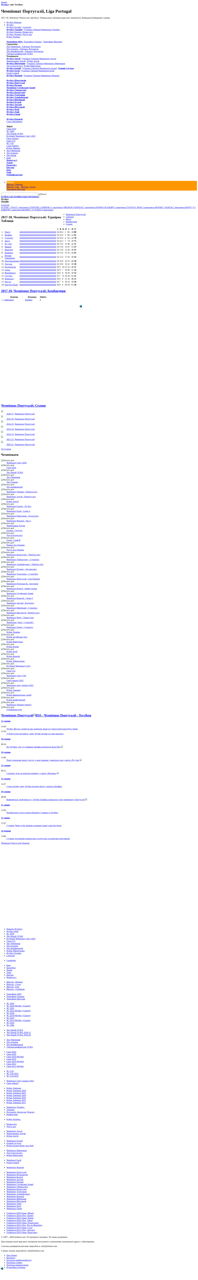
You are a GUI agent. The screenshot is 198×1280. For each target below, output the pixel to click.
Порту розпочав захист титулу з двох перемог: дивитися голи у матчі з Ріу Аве (42, 760)
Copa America (12, 146)
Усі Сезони (6, 449)
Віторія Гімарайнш (10, 257)
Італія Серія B (12, 73)
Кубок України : (13, 1119)
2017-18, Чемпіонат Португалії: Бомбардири (33, 291)
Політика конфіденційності (19, 1260)
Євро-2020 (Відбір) (15, 1057)
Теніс (8, 172)
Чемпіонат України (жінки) (18, 705)
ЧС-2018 (10, 1013)
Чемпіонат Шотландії (16, 1201)
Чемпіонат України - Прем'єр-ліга (21, 492)
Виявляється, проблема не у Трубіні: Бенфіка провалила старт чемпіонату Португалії (45, 799)
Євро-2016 (11, 1059)
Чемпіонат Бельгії (14, 1177)
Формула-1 (11, 160)
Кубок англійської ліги (16, 637)
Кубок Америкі (13, 690)
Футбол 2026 (12, 931)
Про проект (11, 1255)
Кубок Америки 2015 (16, 1100)
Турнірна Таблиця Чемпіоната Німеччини (46, 63)
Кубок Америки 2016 (16, 1098)
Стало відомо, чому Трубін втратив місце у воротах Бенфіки (34, 786)
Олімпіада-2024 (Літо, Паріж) (19, 1215)
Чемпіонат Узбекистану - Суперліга (22, 559)
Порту (8, 232)
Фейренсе (9, 279)
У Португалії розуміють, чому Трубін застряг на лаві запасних (35, 734)
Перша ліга (11, 1124)
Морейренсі (10, 273)
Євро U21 (10, 141)
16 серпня (6, 752)
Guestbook (11, 960)
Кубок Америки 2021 (16, 1093)
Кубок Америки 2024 (16, 1090)
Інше (8, 158)
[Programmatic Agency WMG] (80, 306)
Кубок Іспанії (12, 647)
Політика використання (17, 1265)
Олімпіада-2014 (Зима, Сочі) (19, 1228)
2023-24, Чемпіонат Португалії (20, 429)
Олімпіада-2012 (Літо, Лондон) (20, 1230)
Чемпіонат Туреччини (16, 1191)
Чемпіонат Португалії (76, 214)
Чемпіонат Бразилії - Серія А (19, 598)
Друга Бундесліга (14, 66)
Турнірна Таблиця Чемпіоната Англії (39, 59)
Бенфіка (8, 235)
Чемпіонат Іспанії (14, 1141)
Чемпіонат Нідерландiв (17, 1175)
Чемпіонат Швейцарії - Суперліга (21, 608)
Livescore (27, 27)
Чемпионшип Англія (16, 61)
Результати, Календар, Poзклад (20, 1112)
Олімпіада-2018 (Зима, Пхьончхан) (22, 1223)
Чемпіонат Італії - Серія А (18, 511)
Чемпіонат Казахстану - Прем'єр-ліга (23, 555)
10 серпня (6, 792)
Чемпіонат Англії (14, 1131)
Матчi (68, 219)
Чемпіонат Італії (13, 1160)
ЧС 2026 (10, 131)
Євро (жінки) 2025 (14, 680)
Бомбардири (71, 222)
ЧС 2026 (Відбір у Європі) (18, 1006)
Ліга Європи (12, 153)
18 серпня (6, 739)
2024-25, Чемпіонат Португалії (20, 424)
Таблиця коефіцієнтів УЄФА (19, 54)
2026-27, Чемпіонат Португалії (20, 414)
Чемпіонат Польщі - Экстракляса (21, 569)
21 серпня (6, 721)
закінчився (15, 207)
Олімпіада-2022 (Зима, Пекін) (20, 1218)
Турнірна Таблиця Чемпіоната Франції (41, 75)
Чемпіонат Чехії (13, 1206)
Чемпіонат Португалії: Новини (15, 843)
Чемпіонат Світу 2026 (16, 463)
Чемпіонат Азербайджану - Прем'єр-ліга (24, 564)
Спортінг (9, 238)
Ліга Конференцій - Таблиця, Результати (25, 51)
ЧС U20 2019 (12, 1076)
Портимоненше (12, 261)
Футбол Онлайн (13, 27)
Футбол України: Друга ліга (19, 34)
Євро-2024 (11, 129)
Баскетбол (11, 165)
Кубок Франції (13, 656)
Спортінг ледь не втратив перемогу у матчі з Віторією (31, 773)
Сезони (69, 224)
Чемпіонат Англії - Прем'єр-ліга (21, 497)
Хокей (9, 163)
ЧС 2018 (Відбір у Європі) (18, 1015)
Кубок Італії (11, 651)
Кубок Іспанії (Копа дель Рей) (20, 1146)
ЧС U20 (10, 143)
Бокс (8, 170)
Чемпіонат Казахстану (16, 1189)
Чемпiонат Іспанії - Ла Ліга (18, 506)
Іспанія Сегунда (13, 1143)
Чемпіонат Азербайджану (18, 1194)
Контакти (10, 1258)
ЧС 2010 (10, 1023)
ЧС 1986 (10, 1025)
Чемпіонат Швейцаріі (16, 1199)
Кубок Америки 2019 (16, 1095)
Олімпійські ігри (14, 175)
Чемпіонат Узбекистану (17, 1187)
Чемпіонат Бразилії (15, 1196)
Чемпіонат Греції (14, 1208)
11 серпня (5, 779)
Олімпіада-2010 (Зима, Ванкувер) (21, 1232)
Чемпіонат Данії (13, 1204)
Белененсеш (10, 267)
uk (2, 2)
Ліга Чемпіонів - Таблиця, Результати (23, 46)
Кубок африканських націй (18, 695)
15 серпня (6, 765)
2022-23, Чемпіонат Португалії (20, 434)
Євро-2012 (11, 1064)
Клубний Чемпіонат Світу (18, 666)
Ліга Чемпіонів (13, 150)
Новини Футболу (14, 929)
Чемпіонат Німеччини (16, 1150)
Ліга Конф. (11, 155)
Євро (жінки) (12, 138)
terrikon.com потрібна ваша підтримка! (20, 197)
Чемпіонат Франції (15, 1167)
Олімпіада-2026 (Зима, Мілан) (20, 1213)
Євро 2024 (11, 467)
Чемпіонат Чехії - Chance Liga (20, 617)
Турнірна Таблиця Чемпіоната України (42, 29)
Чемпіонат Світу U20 (16, 676)
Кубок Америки (13, 1088)
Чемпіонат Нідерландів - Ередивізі (22, 584)
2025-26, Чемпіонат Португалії (20, 419)
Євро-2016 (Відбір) (15, 1061)
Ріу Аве (8, 244)
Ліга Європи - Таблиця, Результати (22, 49)
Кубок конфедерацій (15, 700)
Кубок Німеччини (32, 66)
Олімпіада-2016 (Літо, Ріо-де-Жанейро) (24, 1225)
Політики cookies (14, 1262)
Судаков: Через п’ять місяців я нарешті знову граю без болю (33, 825)
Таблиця (70, 217)
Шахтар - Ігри (12, 187)
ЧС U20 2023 (12, 1073)
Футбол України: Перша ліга (19, 32)
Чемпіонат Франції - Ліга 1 (18, 521)
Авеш (7, 270)
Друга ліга (11, 1126)
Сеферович (9, 300)
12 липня (5, 818)
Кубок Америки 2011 (16, 1103)
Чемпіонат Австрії (14, 1179)
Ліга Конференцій (14, 948)
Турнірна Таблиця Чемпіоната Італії (37, 71)
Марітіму (9, 250)
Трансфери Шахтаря (52, 42)
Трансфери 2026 (13, 994)
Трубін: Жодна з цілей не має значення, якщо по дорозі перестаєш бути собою (42, 729)
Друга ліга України (15, 550)
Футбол (4, 4)
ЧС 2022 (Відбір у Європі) (18, 1011)
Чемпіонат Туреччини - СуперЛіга (22, 574)
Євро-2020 (11, 1054)
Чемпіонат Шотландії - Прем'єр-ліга (22, 613)
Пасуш (8, 282)
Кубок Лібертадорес (15, 661)
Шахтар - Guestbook (15, 989)
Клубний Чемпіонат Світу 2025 (20, 136)
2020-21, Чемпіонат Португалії (20, 444)
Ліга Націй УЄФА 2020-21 (18, 1032)
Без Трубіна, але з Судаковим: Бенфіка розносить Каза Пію (33, 747)
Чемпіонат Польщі (14, 1182)
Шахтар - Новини (14, 184)
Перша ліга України (15, 545)
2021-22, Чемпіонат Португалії (20, 439)
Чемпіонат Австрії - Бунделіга (20, 603)
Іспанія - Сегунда (14, 530)
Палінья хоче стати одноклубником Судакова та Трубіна (32, 812)
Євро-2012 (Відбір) (15, 1066)
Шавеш (8, 247)
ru (6, 2)
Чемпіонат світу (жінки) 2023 (19, 685)
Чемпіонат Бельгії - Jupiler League (21, 588)
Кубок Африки (13, 148)
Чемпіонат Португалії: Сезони (23, 405)
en (4, 2)
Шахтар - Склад (28, 187)
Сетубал (8, 276)
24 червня (6, 831)
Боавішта (9, 253)
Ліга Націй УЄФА (14, 134)
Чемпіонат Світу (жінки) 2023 (20, 1081)
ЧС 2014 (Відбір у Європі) (18, 1020)
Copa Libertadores (14, 121)
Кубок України (13, 37)
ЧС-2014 (10, 1018)
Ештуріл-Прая (11, 285)
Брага (7, 241)
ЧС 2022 (10, 1008)
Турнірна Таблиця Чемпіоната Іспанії (39, 68)
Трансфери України (33, 42)
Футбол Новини (13, 22)
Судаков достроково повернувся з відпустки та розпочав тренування (38, 838)
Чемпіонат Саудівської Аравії (19, 593)
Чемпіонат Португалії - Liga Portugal (23, 579)
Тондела (8, 264)
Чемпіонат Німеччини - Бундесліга (22, 516)
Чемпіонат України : (15, 1107)
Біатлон (10, 167)
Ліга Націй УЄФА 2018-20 (18, 1035)
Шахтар (10, 182)
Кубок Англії (33, 61)
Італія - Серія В (13, 540)
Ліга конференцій (14, 487)
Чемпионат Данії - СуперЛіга (19, 622)
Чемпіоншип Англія (15, 526)
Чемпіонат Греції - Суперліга (19, 627)
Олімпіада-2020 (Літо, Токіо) (19, 1220)
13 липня (5, 805)
